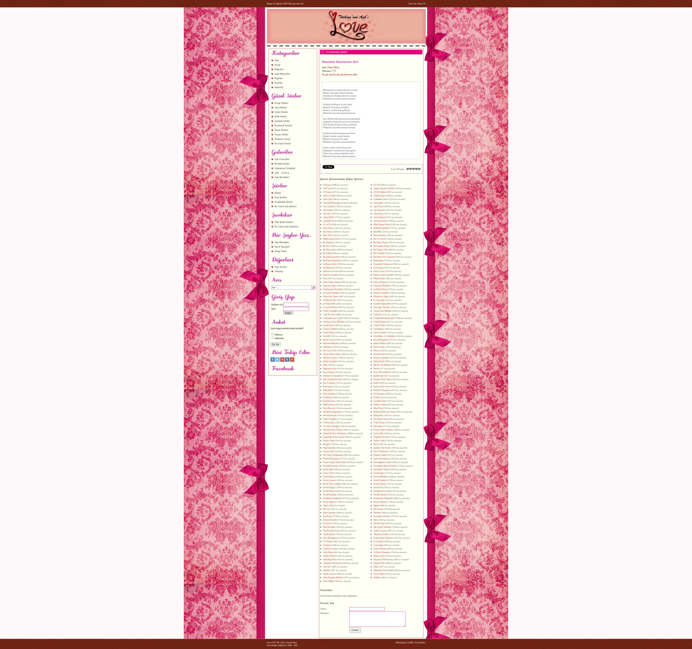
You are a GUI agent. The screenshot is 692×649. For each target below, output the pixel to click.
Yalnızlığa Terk (329, 559)
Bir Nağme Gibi (380, 249)
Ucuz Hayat (378, 541)
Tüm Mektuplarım (330, 538)
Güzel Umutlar (379, 332)
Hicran (376, 350)
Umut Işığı (378, 545)
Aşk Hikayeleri (282, 74)
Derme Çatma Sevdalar (383, 275)
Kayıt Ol (421, 3)
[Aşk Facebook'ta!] (272, 361)
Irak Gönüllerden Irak (332, 379)
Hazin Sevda (378, 347)
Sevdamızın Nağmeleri (332, 498)
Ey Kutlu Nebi (329, 303)
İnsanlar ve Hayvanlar (332, 375)
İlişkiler (279, 78)
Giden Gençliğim (330, 311)
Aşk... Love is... (283, 172)
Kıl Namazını (379, 393)
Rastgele (326, 444)
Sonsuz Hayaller (330, 520)
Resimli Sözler (282, 163)
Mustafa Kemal (329, 415)
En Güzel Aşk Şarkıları (286, 226)
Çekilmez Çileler (330, 264)
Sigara (325, 505)
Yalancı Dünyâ (329, 556)
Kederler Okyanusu (381, 390)
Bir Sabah (327, 253)
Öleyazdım (378, 426)
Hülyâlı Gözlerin (330, 357)
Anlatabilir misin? (381, 199)
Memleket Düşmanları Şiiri (340, 61)
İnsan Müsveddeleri (381, 372)
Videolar (279, 271)
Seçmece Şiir (328, 451)
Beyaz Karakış (379, 235)
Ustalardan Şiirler (284, 202)
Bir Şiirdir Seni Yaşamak (384, 257)
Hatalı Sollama (379, 343)
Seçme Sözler (281, 134)
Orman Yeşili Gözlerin (383, 430)
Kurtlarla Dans (329, 401)
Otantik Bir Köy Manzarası (334, 433)
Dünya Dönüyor (380, 282)
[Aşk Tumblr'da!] (287, 361)
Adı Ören (327, 188)
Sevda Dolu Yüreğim (332, 484)
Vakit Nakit (328, 552)
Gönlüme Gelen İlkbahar (333, 321)
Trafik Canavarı (380, 530)
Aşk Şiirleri (281, 197)
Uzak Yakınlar (379, 548)
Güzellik (326, 336)
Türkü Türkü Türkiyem (383, 538)
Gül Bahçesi (378, 329)
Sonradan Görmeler (381, 516)
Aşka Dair (377, 213)
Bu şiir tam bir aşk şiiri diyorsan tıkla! (340, 74)
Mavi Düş (377, 408)
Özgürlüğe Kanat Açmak (333, 437)
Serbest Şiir (328, 469)
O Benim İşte (328, 422)
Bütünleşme (378, 260)
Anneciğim (378, 203)
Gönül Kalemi (379, 321)
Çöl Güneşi (378, 267)
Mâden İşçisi (328, 404)
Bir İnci (326, 246)
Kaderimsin (328, 386)
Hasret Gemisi (329, 339)
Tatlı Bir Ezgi (379, 523)
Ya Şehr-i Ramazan (381, 552)
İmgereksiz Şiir (329, 368)
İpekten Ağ (378, 375)
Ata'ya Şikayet (379, 217)
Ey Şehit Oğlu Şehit (381, 303)
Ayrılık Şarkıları (380, 221)
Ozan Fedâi (378, 433)
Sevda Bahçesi (329, 476)
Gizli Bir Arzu (329, 314)
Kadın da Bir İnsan (381, 386)
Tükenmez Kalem (380, 534)
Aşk (277, 60)
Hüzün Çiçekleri (330, 361)
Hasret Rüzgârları (380, 339)
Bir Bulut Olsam (380, 242)
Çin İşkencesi (328, 267)
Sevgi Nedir (281, 251)
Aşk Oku (327, 213)
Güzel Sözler (281, 112)
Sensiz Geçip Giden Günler (334, 462)
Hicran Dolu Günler (331, 354)
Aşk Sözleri (281, 107)
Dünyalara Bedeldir (381, 285)
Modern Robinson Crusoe (384, 412)
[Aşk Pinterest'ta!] (282, 361)
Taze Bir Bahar (329, 527)
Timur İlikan (333, 67)
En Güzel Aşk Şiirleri (286, 206)
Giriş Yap (412, 3)
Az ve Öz (327, 224)
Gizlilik (410, 642)
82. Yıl (376, 185)
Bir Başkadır (328, 242)
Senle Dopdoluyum (381, 458)
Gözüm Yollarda (330, 329)
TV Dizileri (328, 541)
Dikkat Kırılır (379, 278)
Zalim (375, 566)
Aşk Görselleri (282, 159)
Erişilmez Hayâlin (381, 293)
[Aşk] (346, 47)
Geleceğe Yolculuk (381, 307)
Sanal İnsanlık (329, 448)
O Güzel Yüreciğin (331, 426)
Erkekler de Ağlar (380, 296)
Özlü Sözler (281, 116)
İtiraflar (279, 83)
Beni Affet (327, 235)
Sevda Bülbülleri (380, 476)
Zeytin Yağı (378, 574)
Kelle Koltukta (329, 393)
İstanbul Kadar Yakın (382, 379)
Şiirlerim (377, 512)
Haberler (279, 87)
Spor (375, 520)
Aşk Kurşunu (379, 210)
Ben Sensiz (327, 231)
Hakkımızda (400, 642)
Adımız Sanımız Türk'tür (383, 188)
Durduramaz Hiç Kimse (333, 289)
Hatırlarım (327, 347)
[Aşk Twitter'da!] (277, 361)
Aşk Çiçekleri (329, 206)
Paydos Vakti (328, 440)
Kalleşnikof (328, 390)
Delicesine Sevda (330, 271)
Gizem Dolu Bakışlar (382, 311)
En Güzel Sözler (283, 143)
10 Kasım (327, 185)
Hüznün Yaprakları (381, 357)
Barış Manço (328, 228)
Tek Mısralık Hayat (331, 530)
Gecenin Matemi (330, 307)
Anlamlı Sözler (282, 121)
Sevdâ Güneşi (379, 484)
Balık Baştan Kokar (381, 224)
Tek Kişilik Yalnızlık (382, 527)
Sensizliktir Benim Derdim (384, 466)
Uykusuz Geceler (330, 548)
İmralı (375, 368)
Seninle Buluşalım (330, 458)
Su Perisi (327, 523)
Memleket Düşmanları (332, 412)
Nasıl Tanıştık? (282, 247)
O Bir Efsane (379, 422)
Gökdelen (377, 314)
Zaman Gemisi (329, 574)
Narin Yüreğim (329, 419)
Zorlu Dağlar (328, 581)
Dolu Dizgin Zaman (331, 282)
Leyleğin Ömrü (379, 401)
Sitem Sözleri (281, 130)
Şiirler (278, 193)
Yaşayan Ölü (378, 563)
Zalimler (326, 570)
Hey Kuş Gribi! (329, 350)
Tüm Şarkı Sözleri (284, 222)
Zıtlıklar (376, 577)
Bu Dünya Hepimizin (332, 260)
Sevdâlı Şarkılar (329, 494)
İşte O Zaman (328, 383)
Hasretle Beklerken (331, 343)
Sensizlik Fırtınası (330, 466)
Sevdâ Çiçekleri (380, 480)
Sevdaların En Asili (381, 491)
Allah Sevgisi (379, 195)
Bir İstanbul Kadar (381, 246)
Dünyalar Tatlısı (329, 285)
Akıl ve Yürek (329, 195)
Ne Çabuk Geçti (380, 419)
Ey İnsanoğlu (379, 300)
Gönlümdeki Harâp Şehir (384, 318)
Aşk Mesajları (282, 242)
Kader (376, 383)
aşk (343, 153)
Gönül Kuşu (328, 325)
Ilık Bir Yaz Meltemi (382, 365)
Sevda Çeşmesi (329, 480)
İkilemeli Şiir (378, 361)
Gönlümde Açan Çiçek (332, 318)
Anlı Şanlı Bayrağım (331, 203)
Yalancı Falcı (378, 556)
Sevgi (277, 65)
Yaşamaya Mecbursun (382, 559)
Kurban (376, 397)
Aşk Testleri (281, 267)
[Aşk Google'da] (292, 361)
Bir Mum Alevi (329, 249)
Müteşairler (378, 415)
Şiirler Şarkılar (329, 512)
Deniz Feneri (378, 271)
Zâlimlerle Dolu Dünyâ (383, 570)
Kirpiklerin (327, 397)
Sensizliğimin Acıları (382, 462)
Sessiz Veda (328, 473)
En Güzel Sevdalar (331, 293)
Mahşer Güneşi (380, 404)
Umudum (327, 545)
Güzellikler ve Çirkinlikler (384, 336)
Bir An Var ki (379, 239)
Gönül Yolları (379, 325)
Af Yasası (327, 192)
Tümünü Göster (282, 139)
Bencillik (377, 231)
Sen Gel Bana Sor (381, 451)
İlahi (325, 365)
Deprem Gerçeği (330, 275)
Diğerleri (279, 69)
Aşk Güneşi (328, 210)
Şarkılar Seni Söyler (382, 448)
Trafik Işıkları (329, 534)
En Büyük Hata (380, 289)
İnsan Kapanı (328, 372)
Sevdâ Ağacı (378, 473)
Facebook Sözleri (283, 125)
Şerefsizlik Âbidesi (381, 469)
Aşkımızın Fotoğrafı (285, 168)
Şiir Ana (326, 509)
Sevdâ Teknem (329, 491)
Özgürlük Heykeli (381, 437)
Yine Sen (327, 566)
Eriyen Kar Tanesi (330, 296)
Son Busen (327, 516)
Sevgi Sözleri (281, 103)
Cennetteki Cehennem (382, 264)
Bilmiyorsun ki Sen (331, 239)
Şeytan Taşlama (380, 502)
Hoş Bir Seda (379, 354)
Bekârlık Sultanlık (381, 228)
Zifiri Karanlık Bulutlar (333, 577)
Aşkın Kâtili (328, 217)
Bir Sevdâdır (378, 253)
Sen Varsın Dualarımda (333, 455)
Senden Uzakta (379, 455)
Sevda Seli (377, 487)
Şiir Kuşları (378, 509)
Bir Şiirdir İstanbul (331, 257)
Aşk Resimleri (282, 177)
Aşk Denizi (378, 206)
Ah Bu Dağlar (379, 192)
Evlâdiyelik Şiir (329, 300)
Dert (325, 278)
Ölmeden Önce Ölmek (332, 430)
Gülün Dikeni (329, 332)
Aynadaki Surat (329, 221)
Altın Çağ (327, 199)
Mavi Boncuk (329, 408)
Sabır (375, 444)
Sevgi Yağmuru (329, 502)
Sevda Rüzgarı (329, 487)
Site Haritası (420, 642)
